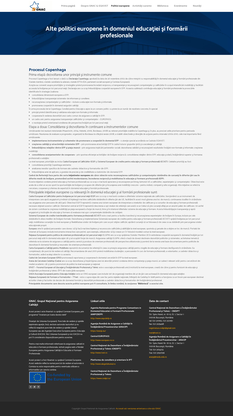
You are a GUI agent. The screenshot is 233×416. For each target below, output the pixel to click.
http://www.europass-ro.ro (102, 340)
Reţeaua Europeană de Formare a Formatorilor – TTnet (53, 277)
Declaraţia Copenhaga (78, 79)
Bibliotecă (143, 284)
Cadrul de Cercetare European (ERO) (45, 258)
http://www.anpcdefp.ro (101, 318)
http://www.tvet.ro (99, 353)
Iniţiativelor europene (79, 175)
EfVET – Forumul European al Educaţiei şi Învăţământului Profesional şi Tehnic (64, 267)
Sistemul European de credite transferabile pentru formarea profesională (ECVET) (65, 216)
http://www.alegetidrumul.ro (103, 364)
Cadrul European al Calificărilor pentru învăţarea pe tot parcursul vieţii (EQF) (62, 196)
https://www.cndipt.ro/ (101, 378)
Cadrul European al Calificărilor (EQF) (79, 162)
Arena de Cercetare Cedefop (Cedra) (45, 261)
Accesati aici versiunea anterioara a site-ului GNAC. (138, 408)
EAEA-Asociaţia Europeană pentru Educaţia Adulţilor (52, 274)
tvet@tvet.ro (155, 333)
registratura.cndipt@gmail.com (162, 328)
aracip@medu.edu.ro (158, 357)
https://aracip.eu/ (98, 331)
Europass (33, 229)
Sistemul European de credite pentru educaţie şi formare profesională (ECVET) (133, 162)
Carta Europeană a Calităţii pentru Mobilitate (49, 248)
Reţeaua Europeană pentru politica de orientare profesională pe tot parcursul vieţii (65, 235)
